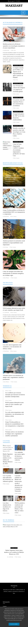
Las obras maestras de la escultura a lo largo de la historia (7, 506)
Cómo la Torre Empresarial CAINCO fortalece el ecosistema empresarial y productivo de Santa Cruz (19, 149)
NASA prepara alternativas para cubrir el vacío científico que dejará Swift (14, 404)
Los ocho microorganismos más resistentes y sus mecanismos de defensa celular (12, 346)
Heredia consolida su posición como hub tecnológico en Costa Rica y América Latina (19, 132)
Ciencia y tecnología (9, 304)
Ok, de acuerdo (14, 624)
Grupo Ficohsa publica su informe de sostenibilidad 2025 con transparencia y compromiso (14, 212)
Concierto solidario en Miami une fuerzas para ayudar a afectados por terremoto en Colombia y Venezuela (18, 483)
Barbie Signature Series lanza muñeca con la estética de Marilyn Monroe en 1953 (14, 552)
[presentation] (4, 551)
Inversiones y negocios (9, 40)
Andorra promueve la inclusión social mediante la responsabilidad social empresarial (14, 242)
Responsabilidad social (10, 169)
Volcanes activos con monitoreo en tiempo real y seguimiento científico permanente (13, 377)
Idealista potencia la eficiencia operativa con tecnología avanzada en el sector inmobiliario (14, 46)
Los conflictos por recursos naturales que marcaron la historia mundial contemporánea (15, 394)
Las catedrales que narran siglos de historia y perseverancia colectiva (20, 456)
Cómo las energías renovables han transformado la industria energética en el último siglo (13, 273)
